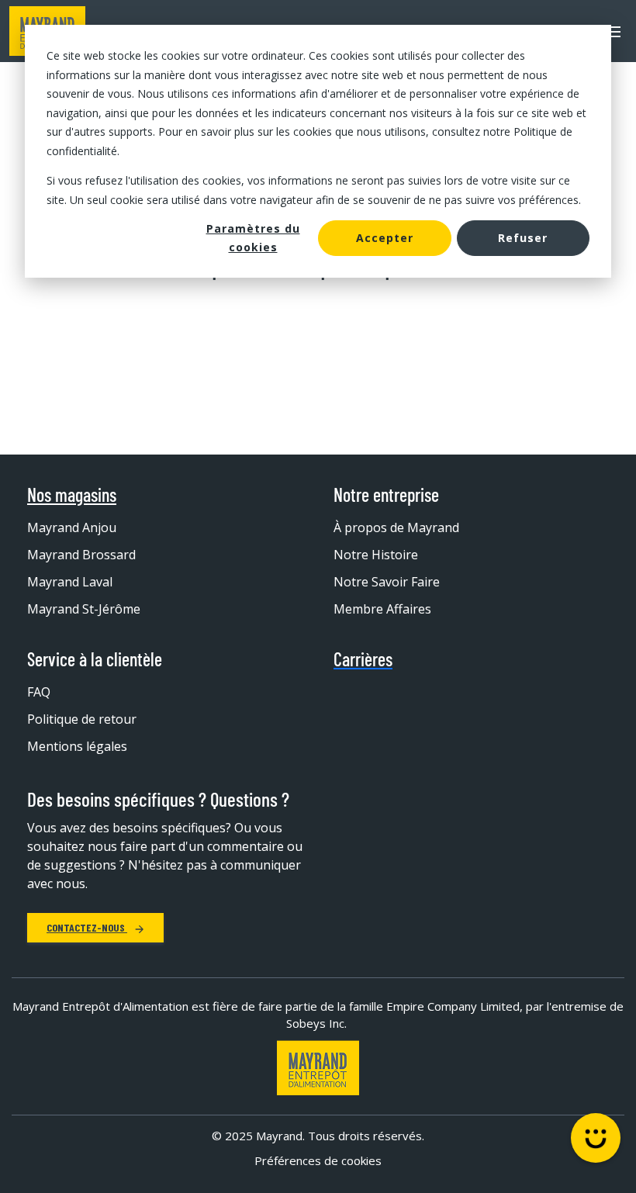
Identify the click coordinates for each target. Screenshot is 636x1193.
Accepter (384, 237)
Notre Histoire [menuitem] (376, 554)
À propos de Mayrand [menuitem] (396, 527)
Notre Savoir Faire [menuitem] (387, 581)
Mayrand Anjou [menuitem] (71, 527)
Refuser (523, 237)
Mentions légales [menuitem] (77, 746)
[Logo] (318, 1067)
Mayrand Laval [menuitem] (69, 581)
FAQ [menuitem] (38, 691)
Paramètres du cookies (253, 238)
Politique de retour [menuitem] (82, 719)
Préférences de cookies (318, 1160)
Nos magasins (71, 495)
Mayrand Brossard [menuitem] (81, 554)
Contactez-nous (87, 927)
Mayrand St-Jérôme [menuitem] (83, 608)
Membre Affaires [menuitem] (382, 608)
